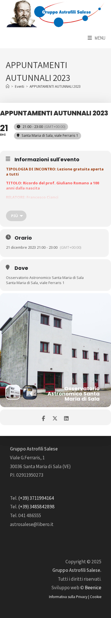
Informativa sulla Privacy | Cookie (75, 596)
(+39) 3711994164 (36, 498)
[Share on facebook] (43, 417)
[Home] (7, 86)
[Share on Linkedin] (66, 417)
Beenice (93, 587)
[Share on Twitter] (55, 417)
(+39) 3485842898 (36, 506)
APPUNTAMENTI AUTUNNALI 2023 (55, 86)
